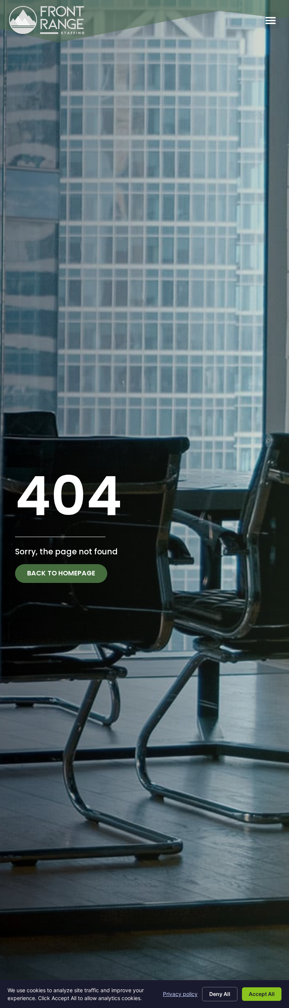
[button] (270, 20)
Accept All (262, 994)
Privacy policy (180, 994)
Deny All (219, 994)
